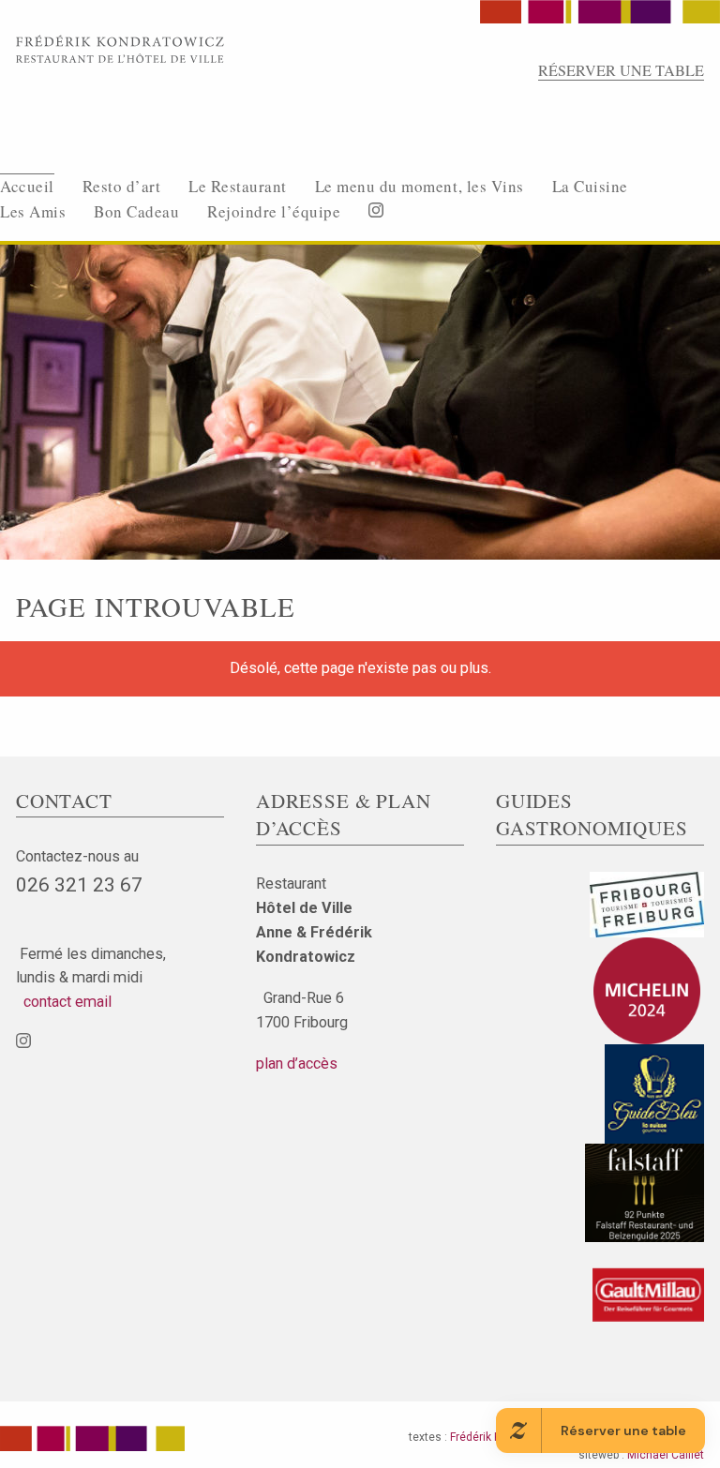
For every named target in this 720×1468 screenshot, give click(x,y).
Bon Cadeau (136, 211)
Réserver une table (621, 70)
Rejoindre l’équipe (273, 211)
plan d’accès (297, 1063)
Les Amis (33, 211)
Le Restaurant (237, 186)
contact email (64, 1002)
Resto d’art (121, 186)
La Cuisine (590, 186)
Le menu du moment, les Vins (419, 186)
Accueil (27, 186)
